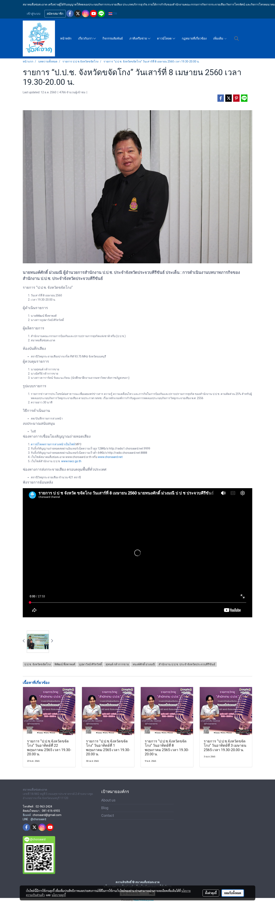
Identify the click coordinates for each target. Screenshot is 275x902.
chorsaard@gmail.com (47, 815)
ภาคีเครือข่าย (138, 38)
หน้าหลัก (65, 38)
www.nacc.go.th (71, 461)
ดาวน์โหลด (165, 38)
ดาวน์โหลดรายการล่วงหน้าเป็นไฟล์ (53, 444)
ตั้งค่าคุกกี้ (211, 893)
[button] (236, 38)
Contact (107, 815)
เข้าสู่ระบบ (33, 14)
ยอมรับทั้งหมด (232, 893)
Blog (104, 808)
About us (108, 800)
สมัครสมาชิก (55, 14)
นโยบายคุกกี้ (59, 895)
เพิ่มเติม (218, 38)
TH (114, 13)
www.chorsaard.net (110, 457)
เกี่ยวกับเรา (85, 38)
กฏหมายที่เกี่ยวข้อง (194, 38)
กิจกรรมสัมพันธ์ (112, 38)
